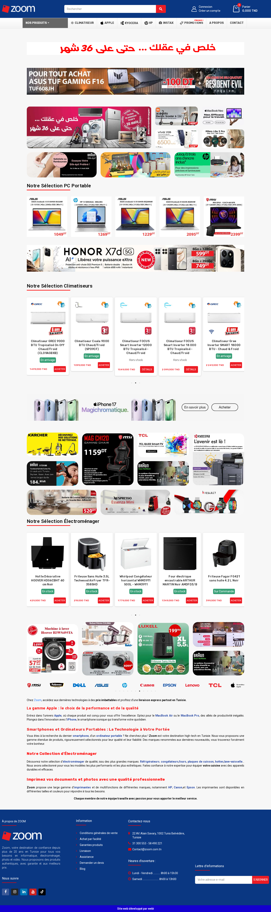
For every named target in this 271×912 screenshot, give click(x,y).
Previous (33, 127)
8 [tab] (143, 691)
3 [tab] (89, 145)
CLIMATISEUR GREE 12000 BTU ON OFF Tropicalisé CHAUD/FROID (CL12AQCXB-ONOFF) (48, 349)
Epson (191, 787)
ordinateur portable (109, 735)
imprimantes (82, 787)
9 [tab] (147, 691)
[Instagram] (14, 892)
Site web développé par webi (135, 908)
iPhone (71, 719)
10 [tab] (151, 691)
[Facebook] (5, 892)
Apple (58, 715)
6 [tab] (135, 691)
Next (145, 127)
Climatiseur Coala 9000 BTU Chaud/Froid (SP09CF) (136, 345)
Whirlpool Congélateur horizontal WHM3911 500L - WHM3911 (180, 580)
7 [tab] (139, 691)
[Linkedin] (23, 892)
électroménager (73, 761)
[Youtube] (33, 892)
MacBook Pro (190, 715)
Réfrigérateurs (150, 761)
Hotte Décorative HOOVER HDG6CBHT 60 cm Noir (91, 580)
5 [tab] (97, 145)
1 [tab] (81, 145)
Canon (178, 787)
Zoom (37, 700)
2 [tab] (85, 145)
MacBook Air (164, 715)
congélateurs (170, 761)
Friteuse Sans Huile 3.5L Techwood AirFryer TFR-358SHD (136, 580)
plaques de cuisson (201, 761)
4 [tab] (93, 145)
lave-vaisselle (233, 761)
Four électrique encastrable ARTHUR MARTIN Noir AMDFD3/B (224, 580)
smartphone (81, 735)
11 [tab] (155, 691)
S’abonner (260, 879)
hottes (219, 761)
